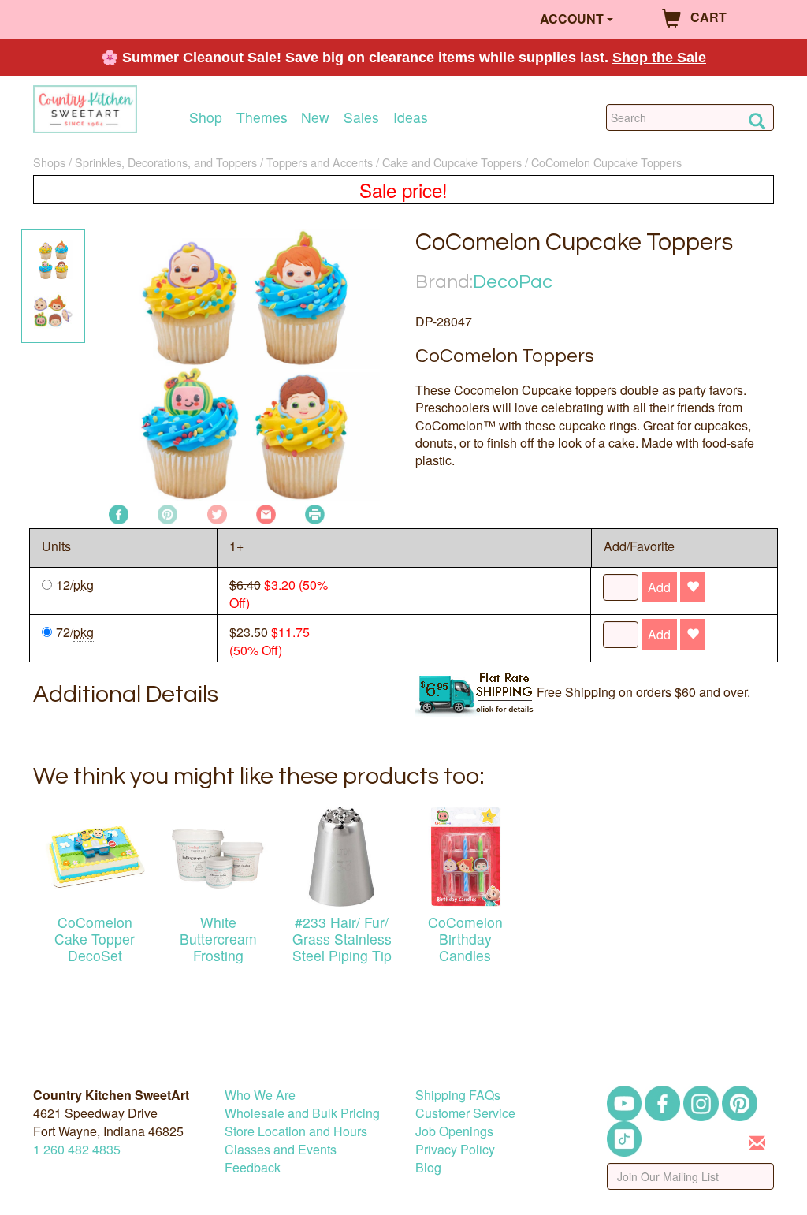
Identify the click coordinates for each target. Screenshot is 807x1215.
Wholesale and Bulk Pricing (302, 1113)
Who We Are (260, 1095)
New (315, 117)
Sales (361, 117)
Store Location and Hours (296, 1131)
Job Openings (454, 1131)
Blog (428, 1167)
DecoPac (512, 282)
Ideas (410, 117)
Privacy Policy (455, 1149)
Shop (205, 117)
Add (659, 587)
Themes (262, 117)
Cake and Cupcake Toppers (452, 162)
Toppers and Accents (319, 162)
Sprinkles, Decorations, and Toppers (166, 162)
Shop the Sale (659, 57)
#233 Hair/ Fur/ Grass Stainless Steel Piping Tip (342, 938)
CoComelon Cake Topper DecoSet (94, 938)
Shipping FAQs (457, 1095)
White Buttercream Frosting (218, 938)
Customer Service (465, 1113)
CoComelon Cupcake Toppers (606, 162)
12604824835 (77, 1149)
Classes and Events (281, 1149)
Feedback (253, 1167)
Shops (49, 162)
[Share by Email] (266, 513)
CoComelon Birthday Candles (465, 938)
